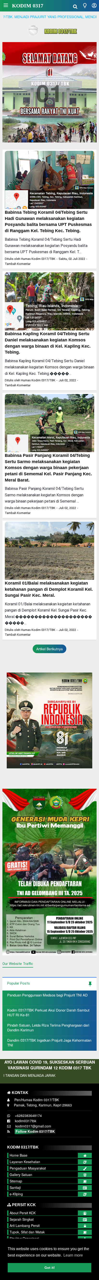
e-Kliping (16, 1194)
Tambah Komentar (18, 264)
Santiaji (15, 1187)
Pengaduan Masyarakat (28, 1168)
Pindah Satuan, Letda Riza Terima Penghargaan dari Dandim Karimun (48, 1027)
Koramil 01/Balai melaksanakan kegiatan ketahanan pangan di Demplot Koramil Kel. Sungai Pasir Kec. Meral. (49, 589)
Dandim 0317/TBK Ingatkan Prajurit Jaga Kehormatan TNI (49, 1042)
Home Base (18, 1155)
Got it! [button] (49, 1267)
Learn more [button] (73, 1255)
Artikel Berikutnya (49, 648)
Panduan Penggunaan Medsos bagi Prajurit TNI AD (47, 994)
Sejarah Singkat (22, 1219)
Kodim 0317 (27, 6)
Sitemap (16, 1181)
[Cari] (75, 6)
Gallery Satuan (21, 1174)
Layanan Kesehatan (25, 1161)
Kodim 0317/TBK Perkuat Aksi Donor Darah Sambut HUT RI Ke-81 (48, 1012)
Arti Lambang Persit (25, 1225)
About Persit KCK (23, 1212)
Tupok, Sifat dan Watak (27, 1232)
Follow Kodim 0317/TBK (35, 1131)
